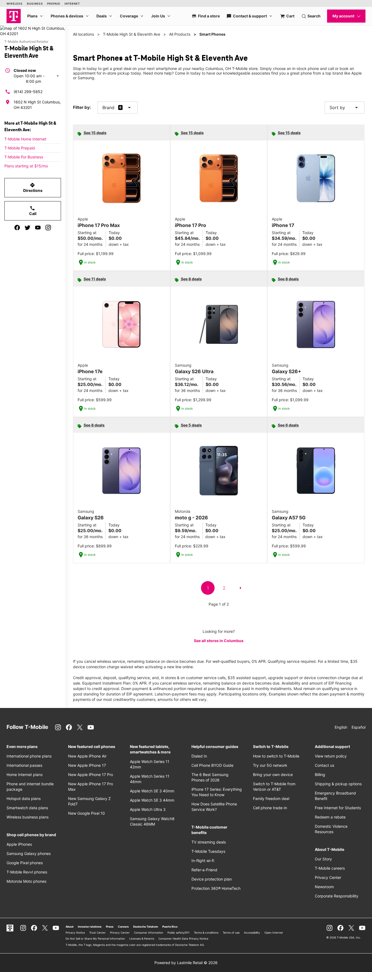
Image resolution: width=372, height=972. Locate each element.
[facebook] (17, 227)
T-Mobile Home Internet (25, 139)
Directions (32, 187)
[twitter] (27, 227)
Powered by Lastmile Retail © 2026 (186, 962)
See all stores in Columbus (218, 640)
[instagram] (48, 227)
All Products (179, 34)
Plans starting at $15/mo (26, 166)
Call (32, 211)
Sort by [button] (345, 107)
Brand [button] (108, 107)
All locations (83, 34)
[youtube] (38, 227)
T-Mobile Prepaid (19, 148)
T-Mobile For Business (23, 157)
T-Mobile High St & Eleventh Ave (131, 34)
